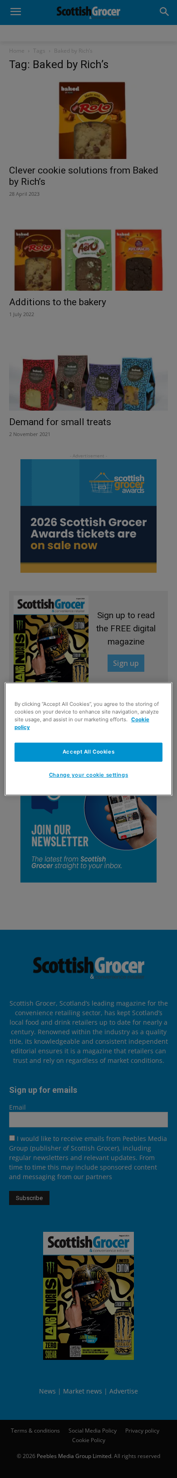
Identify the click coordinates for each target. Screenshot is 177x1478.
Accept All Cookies (88, 752)
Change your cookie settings (88, 775)
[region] (89, 739)
